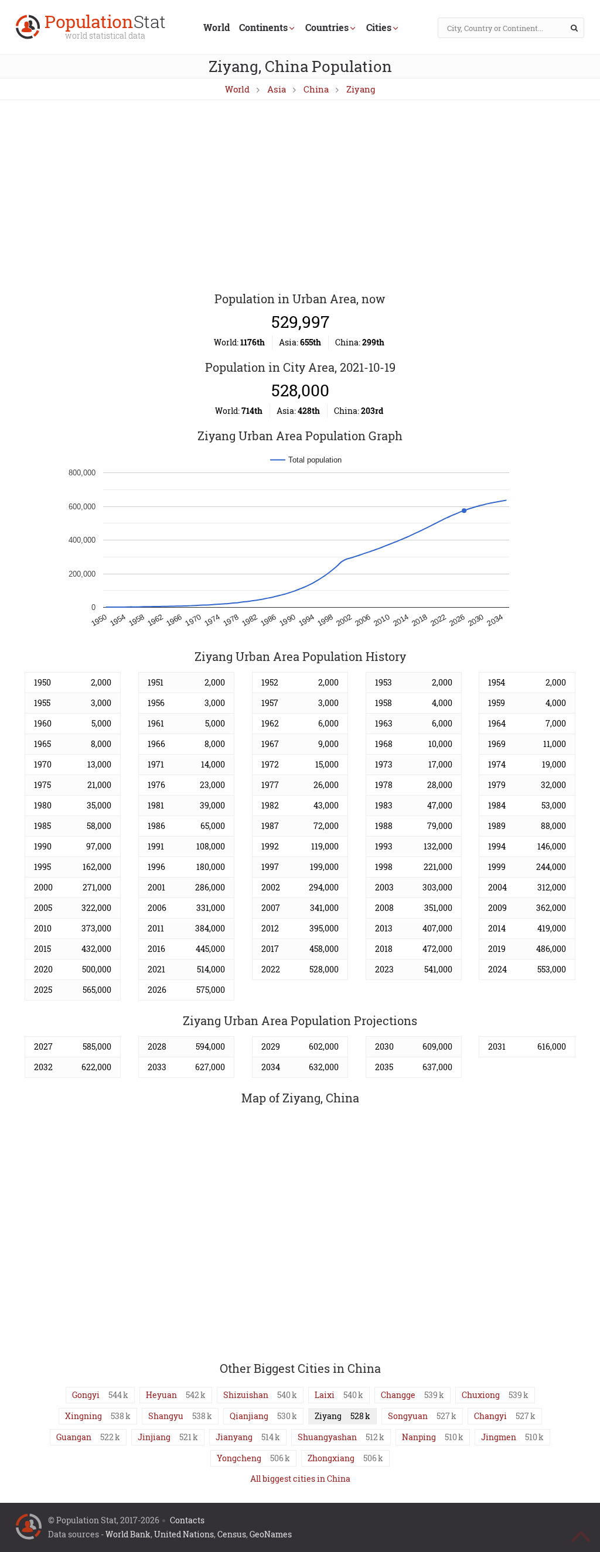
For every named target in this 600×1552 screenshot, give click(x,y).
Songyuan (408, 1415)
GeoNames (271, 1534)
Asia (276, 89)
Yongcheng (239, 1458)
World (216, 27)
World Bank (128, 1534)
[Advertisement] (300, 197)
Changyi (490, 1415)
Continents (263, 27)
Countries (327, 27)
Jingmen (498, 1437)
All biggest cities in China (300, 1478)
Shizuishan (245, 1394)
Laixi (325, 1394)
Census (231, 1534)
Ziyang (360, 89)
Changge (398, 1394)
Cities (378, 27)
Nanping (419, 1437)
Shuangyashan (327, 1437)
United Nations (184, 1534)
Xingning (83, 1415)
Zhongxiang (331, 1458)
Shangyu (165, 1415)
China (316, 89)
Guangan (73, 1437)
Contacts (187, 1520)
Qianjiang (249, 1415)
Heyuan (161, 1394)
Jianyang (234, 1437)
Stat (105, 28)
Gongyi (86, 1394)
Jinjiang (154, 1437)
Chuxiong (481, 1394)
